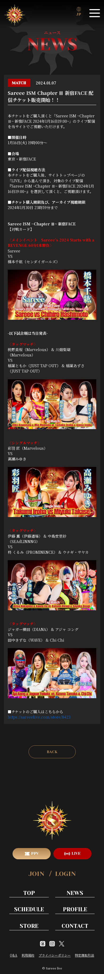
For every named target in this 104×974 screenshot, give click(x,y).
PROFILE (75, 909)
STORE (29, 926)
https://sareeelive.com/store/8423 (39, 717)
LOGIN (65, 874)
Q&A (13, 955)
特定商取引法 (84, 955)
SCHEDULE (29, 909)
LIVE (76, 853)
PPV (35, 853)
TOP (29, 893)
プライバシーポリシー (55, 955)
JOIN (36, 874)
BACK (52, 752)
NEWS (75, 893)
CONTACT (75, 926)
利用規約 (28, 955)
